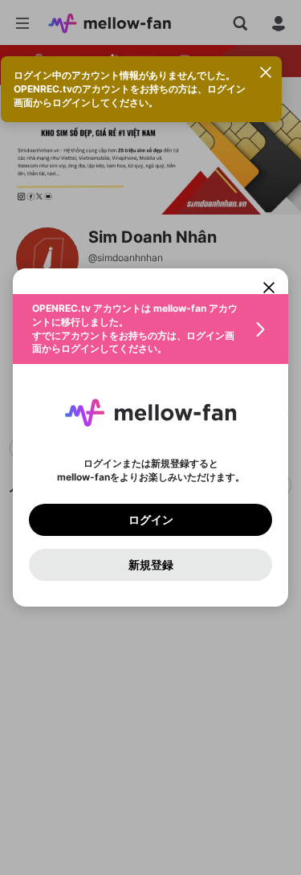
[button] (150, 329)
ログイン (150, 519)
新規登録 (150, 564)
